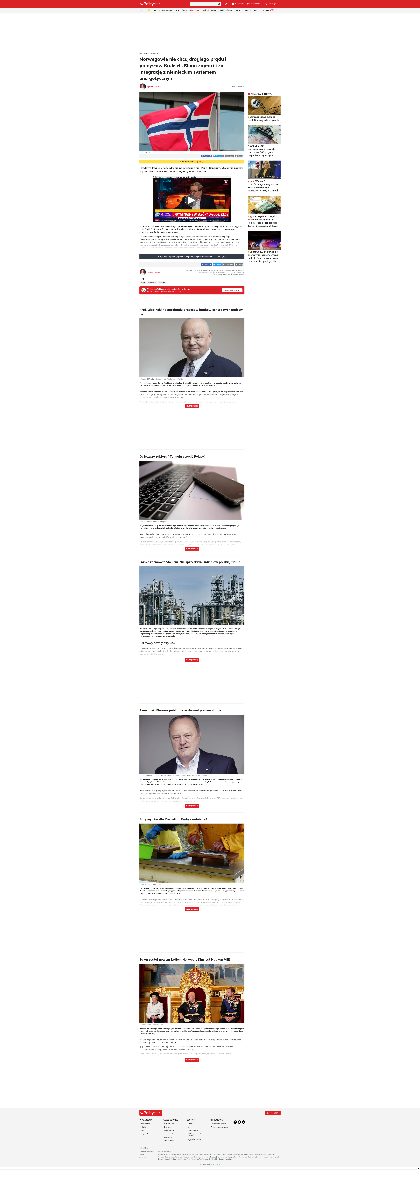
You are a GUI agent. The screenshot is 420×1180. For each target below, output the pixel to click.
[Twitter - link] (243, 1122)
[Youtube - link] (239, 1122)
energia (162, 282)
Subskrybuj (240, 272)
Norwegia (152, 282)
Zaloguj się (220, 257)
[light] (226, 4)
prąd (143, 282)
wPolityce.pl (143, 53)
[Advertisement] (210, 30)
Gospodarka (154, 53)
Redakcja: (143, 1148)
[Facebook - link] (235, 1122)
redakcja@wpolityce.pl (229, 270)
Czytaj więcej (192, 406)
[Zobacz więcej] (264, 105)
